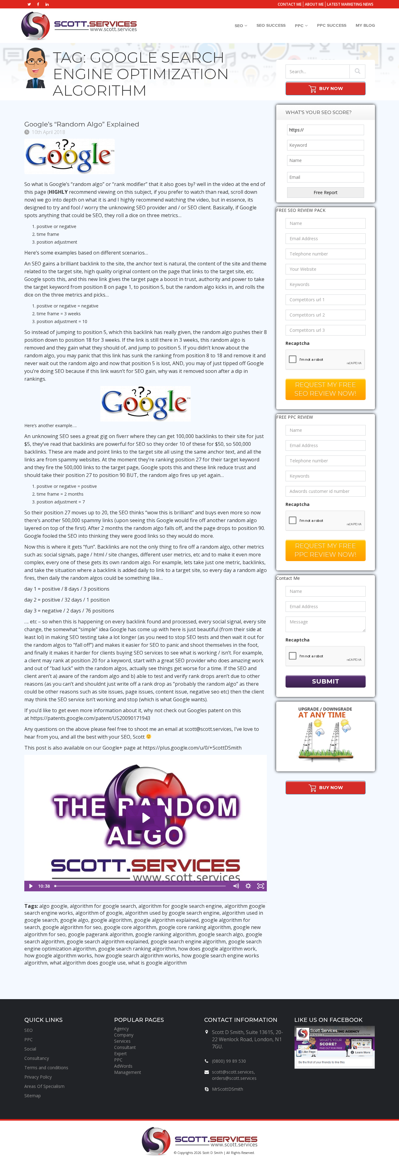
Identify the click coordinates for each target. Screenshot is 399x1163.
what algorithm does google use (88, 962)
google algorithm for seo (71, 927)
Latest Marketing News (350, 4)
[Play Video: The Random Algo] (145, 817)
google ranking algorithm (165, 934)
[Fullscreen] (260, 886)
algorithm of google (99, 912)
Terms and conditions (46, 1067)
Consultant (125, 1047)
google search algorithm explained (107, 941)
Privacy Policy (38, 1077)
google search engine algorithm (188, 941)
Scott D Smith (212, 1153)
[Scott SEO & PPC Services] (79, 25)
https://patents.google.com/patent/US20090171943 (90, 718)
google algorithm (111, 920)
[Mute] (235, 886)
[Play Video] (30, 886)
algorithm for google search (103, 906)
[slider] (140, 886)
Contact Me (289, 4)
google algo (74, 920)
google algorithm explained (166, 920)
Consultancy (36, 1058)
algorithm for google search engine (180, 906)
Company (123, 1035)
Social (30, 1049)
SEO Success (271, 25)
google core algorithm (130, 927)
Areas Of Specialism (44, 1086)
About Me (314, 4)
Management (127, 1072)
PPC (300, 26)
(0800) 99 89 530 (229, 1061)
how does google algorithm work (217, 948)
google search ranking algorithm (136, 948)
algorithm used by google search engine (172, 912)
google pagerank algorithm (100, 934)
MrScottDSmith (227, 1089)
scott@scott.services (208, 729)
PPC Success (331, 25)
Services (122, 1041)
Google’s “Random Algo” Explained (81, 124)
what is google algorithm (157, 962)
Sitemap (32, 1096)
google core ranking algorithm (195, 927)
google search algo (220, 934)
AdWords (123, 1066)
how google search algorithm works (136, 955)
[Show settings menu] (248, 886)
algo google (53, 906)
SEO (239, 26)
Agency (121, 1029)
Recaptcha (298, 343)
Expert (120, 1053)
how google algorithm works (58, 955)
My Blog (365, 25)
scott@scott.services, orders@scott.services (234, 1075)
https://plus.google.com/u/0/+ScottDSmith (192, 747)
